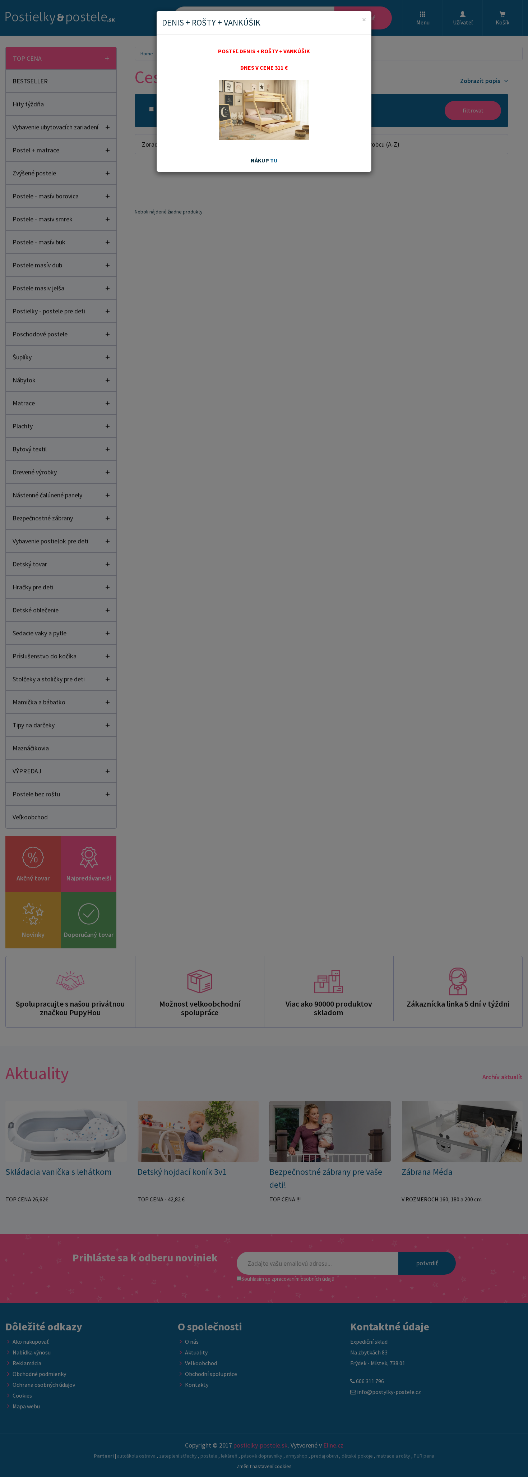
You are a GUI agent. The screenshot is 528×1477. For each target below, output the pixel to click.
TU (274, 160)
